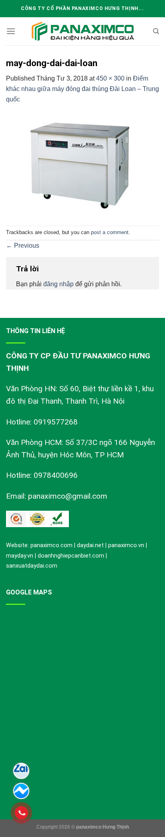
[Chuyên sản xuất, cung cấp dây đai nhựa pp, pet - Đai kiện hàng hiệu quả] (82, 31)
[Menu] (11, 31)
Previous (22, 245)
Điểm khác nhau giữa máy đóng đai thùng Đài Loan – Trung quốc (82, 88)
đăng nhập (58, 284)
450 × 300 (110, 78)
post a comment (110, 232)
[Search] (156, 31)
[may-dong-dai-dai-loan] (82, 164)
